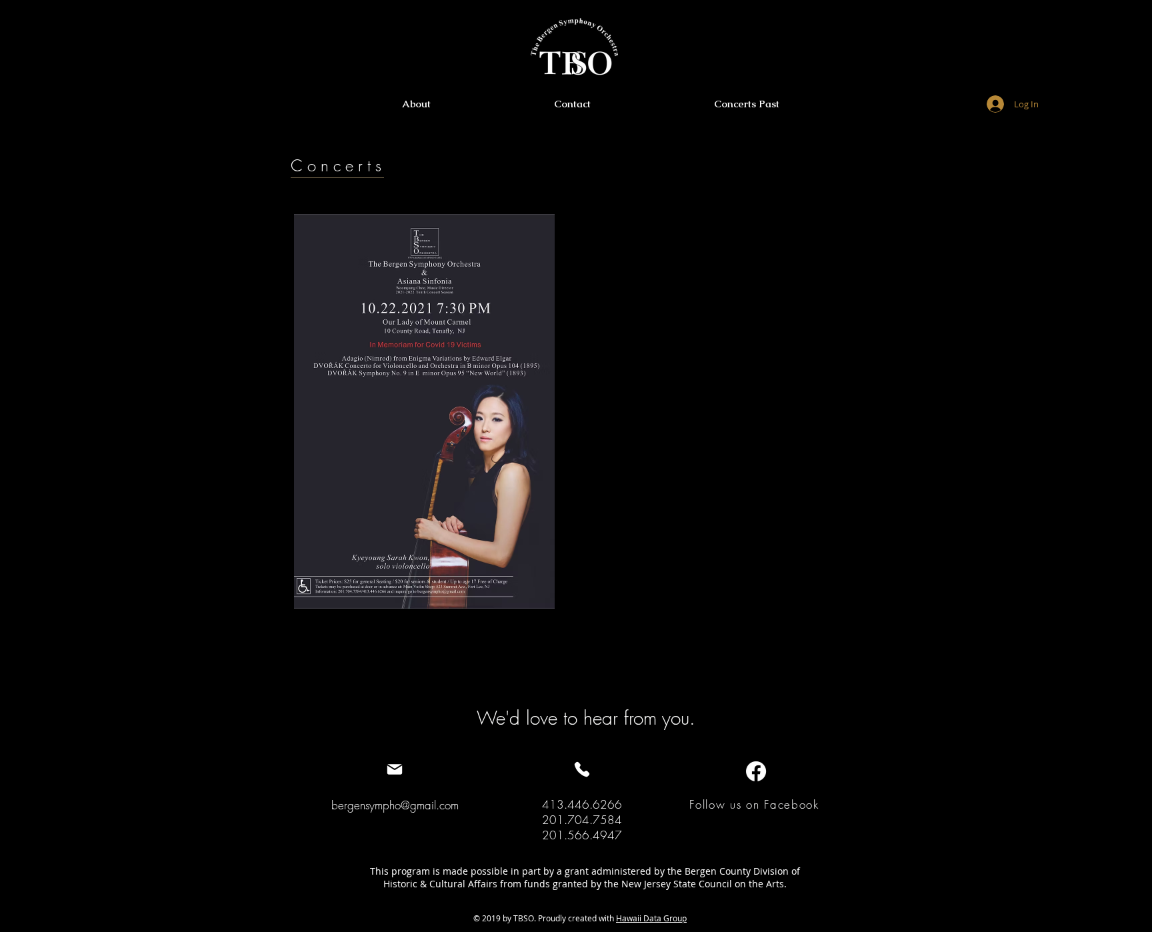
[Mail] (394, 769)
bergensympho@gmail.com (395, 805)
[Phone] (581, 769)
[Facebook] (756, 771)
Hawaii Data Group (651, 918)
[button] (746, 104)
